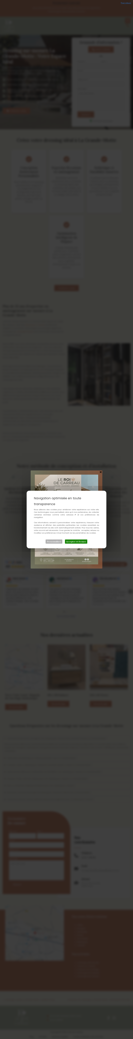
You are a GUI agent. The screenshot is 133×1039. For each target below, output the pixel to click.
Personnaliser (54, 541)
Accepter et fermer (76, 541)
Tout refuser (126, 3)
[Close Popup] (100, 472)
